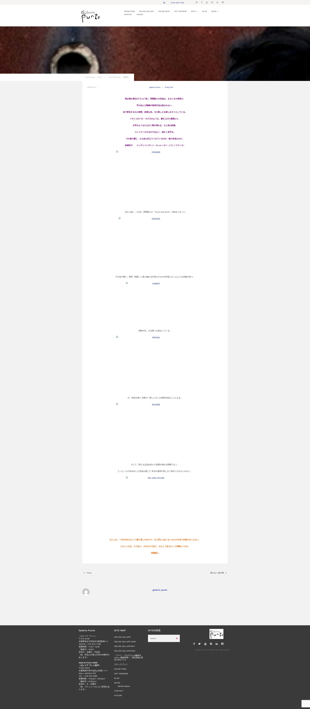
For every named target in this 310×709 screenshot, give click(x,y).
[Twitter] (197, 2)
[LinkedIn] (217, 2)
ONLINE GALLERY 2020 (125, 641)
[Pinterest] (212, 2)
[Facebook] (201, 2)
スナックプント (121, 664)
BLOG (116, 678)
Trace (89, 573)
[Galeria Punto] (90, 15)
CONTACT (119, 691)
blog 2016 (169, 87)
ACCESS (118, 695)
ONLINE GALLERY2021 (124, 646)
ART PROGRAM (121, 673)
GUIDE (117, 683)
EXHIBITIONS (120, 669)
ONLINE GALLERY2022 (124, 651)
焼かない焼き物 (217, 573)
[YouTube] (207, 2)
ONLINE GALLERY (122, 637)
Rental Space (124, 686)
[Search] (164, 3)
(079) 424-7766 (177, 3)
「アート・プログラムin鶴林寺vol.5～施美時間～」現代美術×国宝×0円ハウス (128, 657)
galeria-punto (155, 87)
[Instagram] (223, 2)
